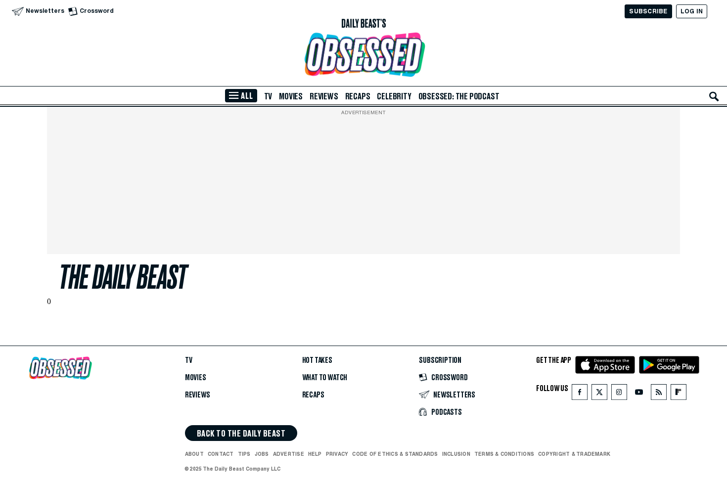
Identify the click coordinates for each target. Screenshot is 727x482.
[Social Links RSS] (659, 394)
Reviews (324, 96)
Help (315, 454)
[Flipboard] (678, 394)
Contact (221, 454)
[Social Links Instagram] (619, 394)
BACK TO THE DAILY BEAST (241, 433)
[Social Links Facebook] (580, 394)
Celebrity (394, 96)
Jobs (262, 454)
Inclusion (456, 454)
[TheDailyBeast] (363, 24)
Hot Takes (317, 360)
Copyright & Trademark (574, 454)
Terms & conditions (504, 454)
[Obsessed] (363, 54)
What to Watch (325, 378)
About (194, 454)
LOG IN (692, 11)
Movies (291, 96)
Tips (244, 454)
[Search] (714, 96)
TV (268, 96)
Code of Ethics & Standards (395, 454)
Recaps (357, 96)
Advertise (288, 454)
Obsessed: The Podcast (459, 96)
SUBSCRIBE (648, 11)
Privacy (337, 454)
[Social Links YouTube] (639, 394)
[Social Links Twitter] (599, 394)
